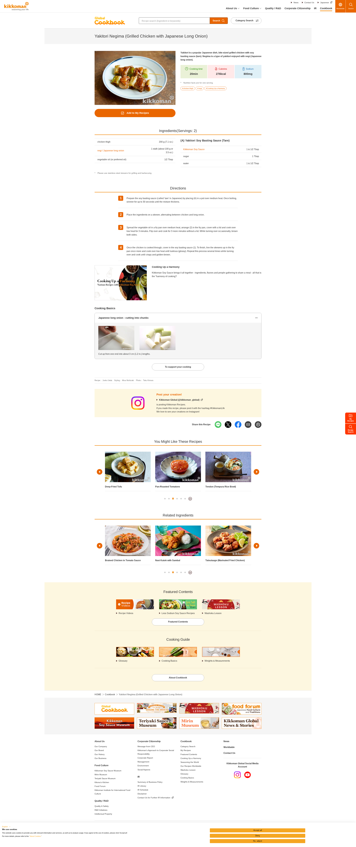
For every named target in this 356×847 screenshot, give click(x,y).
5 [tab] (181, 498)
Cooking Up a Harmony (166, 267)
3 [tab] (173, 498)
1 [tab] (165, 498)
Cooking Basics (169, 661)
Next (256, 472)
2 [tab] (169, 498)
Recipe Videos (126, 613)
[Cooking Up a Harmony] (121, 267)
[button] (6, 826)
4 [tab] (177, 498)
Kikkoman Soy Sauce (194, 149)
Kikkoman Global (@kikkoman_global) (179, 400)
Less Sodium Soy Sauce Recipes (178, 613)
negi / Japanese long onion (110, 150)
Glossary (123, 661)
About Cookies (35, 836)
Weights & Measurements (217, 661)
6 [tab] (185, 498)
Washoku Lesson (213, 613)
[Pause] (190, 498)
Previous (99, 472)
